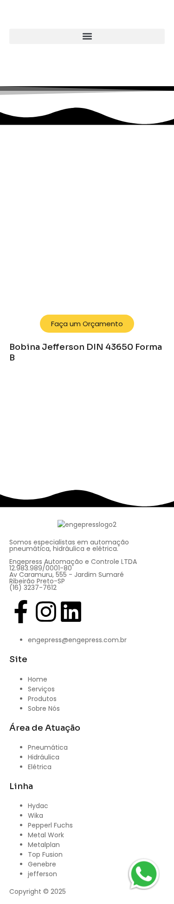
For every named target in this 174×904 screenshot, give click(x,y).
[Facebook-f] (20, 611)
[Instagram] (46, 611)
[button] (87, 36)
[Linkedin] (71, 611)
